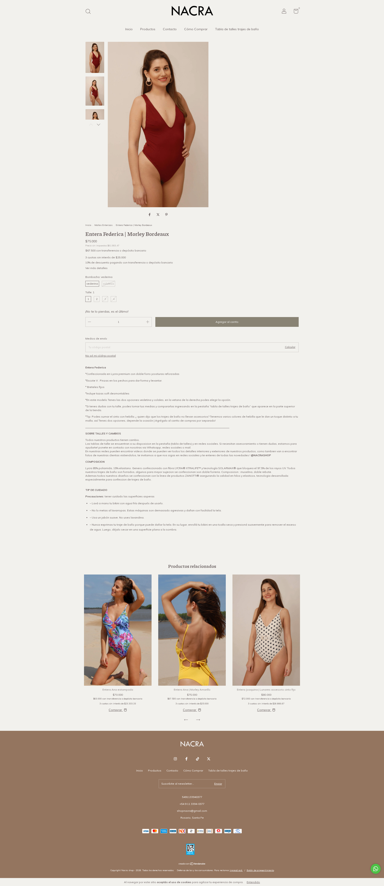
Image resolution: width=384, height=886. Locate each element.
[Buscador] (89, 12)
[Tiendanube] (192, 864)
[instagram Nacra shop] (175, 759)
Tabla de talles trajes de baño (237, 29)
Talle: (89, 292)
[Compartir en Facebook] (150, 215)
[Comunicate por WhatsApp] (376, 869)
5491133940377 (192, 797)
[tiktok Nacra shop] (197, 759)
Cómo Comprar (196, 29)
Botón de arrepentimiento (260, 870)
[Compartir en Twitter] (158, 215)
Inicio (129, 29)
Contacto (170, 29)
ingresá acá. (236, 870)
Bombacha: (98, 277)
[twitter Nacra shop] (208, 759)
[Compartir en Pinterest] (166, 215)
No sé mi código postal (100, 355)
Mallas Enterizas (103, 225)
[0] (294, 12)
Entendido (253, 882)
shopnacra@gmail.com (192, 810)
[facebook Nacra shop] (186, 759)
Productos (147, 29)
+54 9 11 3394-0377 (192, 804)
